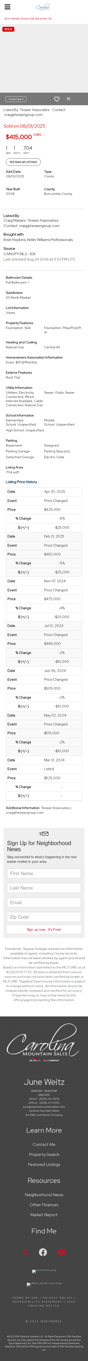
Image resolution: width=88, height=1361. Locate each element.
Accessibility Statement (37, 1301)
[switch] (57, 99)
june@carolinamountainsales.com (44, 1107)
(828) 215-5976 (49, 1099)
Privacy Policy (58, 1298)
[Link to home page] (44, 7)
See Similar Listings (23, 162)
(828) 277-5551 (49, 1103)
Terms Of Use (25, 1298)
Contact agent (16, 99)
